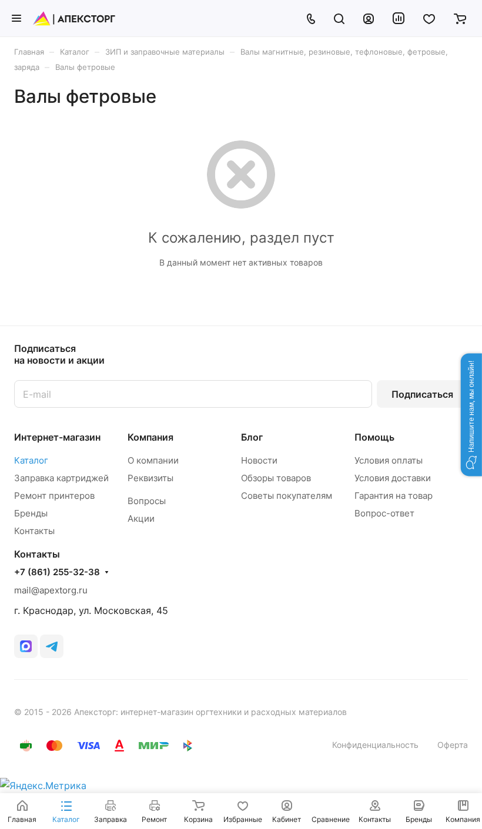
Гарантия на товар (393, 495)
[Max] (26, 646)
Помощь (374, 437)
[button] (471, 414)
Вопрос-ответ (384, 513)
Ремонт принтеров (54, 495)
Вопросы (147, 500)
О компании (153, 460)
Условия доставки (392, 478)
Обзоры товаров (276, 478)
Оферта (452, 745)
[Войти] (368, 18)
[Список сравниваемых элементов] (398, 18)
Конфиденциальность (375, 745)
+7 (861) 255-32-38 (57, 572)
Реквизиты (150, 478)
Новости (259, 460)
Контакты (34, 530)
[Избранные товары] (429, 18)
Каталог (31, 460)
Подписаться (422, 394)
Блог (252, 437)
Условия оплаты (388, 460)
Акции (141, 518)
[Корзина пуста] (460, 18)
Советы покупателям (286, 495)
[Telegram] (51, 646)
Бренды (31, 513)
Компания (150, 437)
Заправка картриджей (61, 478)
